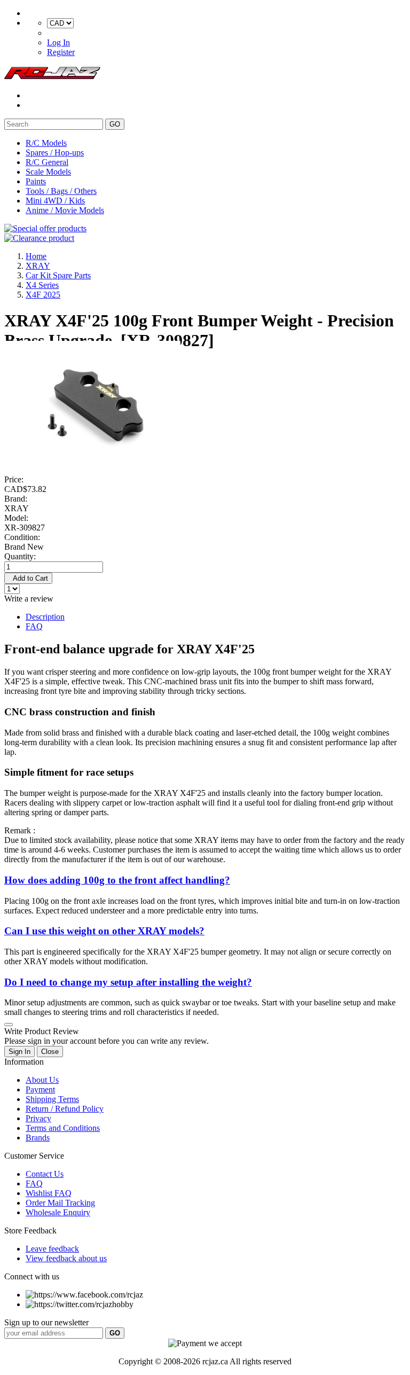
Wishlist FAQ (49, 1193)
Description (45, 616)
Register (61, 52)
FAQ (34, 626)
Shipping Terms (52, 1099)
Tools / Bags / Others (61, 191)
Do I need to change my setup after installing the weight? (128, 982)
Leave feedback (52, 1248)
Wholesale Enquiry (58, 1212)
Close (50, 1052)
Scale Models (48, 171)
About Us (42, 1079)
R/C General (47, 162)
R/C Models (46, 142)
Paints (36, 181)
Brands (38, 1137)
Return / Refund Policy (65, 1108)
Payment (40, 1089)
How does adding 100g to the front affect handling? (117, 880)
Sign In (19, 1052)
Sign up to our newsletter (46, 1322)
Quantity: (20, 556)
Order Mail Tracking (60, 1202)
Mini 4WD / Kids (55, 200)
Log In (58, 42)
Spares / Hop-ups (55, 152)
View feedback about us (66, 1258)
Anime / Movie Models (65, 210)
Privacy (38, 1118)
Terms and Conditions (63, 1127)
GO (114, 124)
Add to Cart (28, 578)
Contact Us (45, 1173)
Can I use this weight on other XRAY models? (104, 930)
